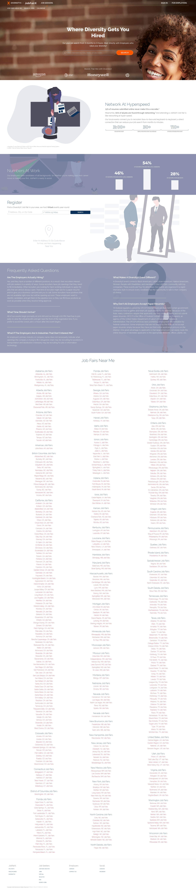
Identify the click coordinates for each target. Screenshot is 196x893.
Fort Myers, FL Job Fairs (44, 816)
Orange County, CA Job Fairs (43, 623)
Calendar (41, 8)
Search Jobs (43, 882)
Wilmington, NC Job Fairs (101, 837)
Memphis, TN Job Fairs (158, 607)
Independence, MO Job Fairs (101, 659)
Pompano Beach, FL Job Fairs (44, 852)
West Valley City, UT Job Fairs (158, 765)
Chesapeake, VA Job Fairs (158, 779)
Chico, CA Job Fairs (44, 520)
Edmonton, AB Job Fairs (44, 399)
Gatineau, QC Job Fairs (158, 548)
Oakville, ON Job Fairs (158, 473)
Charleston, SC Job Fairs (158, 575)
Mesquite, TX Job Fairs (158, 699)
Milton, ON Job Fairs (158, 465)
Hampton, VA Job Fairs (158, 781)
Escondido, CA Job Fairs (44, 551)
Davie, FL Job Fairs (44, 811)
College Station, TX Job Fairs (158, 643)
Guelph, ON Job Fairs (158, 446)
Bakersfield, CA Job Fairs (44, 509)
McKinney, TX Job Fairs (158, 696)
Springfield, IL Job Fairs (101, 468)
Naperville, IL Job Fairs (101, 454)
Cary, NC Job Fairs (101, 818)
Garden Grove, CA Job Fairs (44, 570)
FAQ (40, 879)
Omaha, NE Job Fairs (101, 689)
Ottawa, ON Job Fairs (158, 479)
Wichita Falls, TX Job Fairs (158, 732)
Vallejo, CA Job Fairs (44, 717)
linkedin (102, 869)
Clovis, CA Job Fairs (44, 526)
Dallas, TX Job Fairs (158, 649)
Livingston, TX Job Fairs (158, 688)
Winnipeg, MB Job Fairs (101, 558)
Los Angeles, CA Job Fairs (43, 598)
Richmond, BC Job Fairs (44, 487)
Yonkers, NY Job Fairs (101, 809)
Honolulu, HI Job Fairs (101, 421)
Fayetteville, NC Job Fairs (101, 826)
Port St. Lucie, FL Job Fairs (101, 374)
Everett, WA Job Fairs (158, 806)
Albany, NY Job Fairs (101, 784)
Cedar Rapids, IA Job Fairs (101, 498)
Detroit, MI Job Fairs (101, 615)
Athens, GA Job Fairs (101, 393)
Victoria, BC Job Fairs (44, 495)
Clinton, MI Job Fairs (101, 610)
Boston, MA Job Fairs (101, 577)
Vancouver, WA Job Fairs (158, 828)
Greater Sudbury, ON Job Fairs (158, 443)
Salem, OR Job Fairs (158, 523)
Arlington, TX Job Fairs (158, 629)
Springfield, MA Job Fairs (101, 596)
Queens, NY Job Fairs (101, 798)
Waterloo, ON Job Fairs (158, 501)
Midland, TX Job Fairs (158, 702)
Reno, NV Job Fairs (101, 705)
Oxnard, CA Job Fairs (44, 625)
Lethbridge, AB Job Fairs (44, 402)
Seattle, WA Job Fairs (158, 817)
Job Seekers (47, 3)
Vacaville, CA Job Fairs (44, 714)
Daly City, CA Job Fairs (44, 537)
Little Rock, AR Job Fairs (44, 448)
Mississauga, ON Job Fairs (158, 468)
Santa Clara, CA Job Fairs (44, 687)
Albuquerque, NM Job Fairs (101, 771)
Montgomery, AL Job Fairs (44, 385)
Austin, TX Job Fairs (158, 632)
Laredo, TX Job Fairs (158, 679)
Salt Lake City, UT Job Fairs (158, 759)
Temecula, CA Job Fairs (44, 706)
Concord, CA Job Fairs (44, 528)
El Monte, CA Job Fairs (44, 545)
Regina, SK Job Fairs (158, 564)
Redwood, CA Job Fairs (43, 642)
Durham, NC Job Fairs (101, 823)
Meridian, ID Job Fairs (101, 432)
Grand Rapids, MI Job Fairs (101, 618)
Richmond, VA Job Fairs (158, 790)
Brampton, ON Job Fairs (158, 432)
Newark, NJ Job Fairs (101, 757)
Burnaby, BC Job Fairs (44, 459)
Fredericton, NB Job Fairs (101, 724)
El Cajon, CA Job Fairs (44, 542)
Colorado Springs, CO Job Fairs (44, 747)
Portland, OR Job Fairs (158, 520)
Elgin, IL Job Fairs (101, 448)
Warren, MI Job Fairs (101, 626)
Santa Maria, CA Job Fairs (44, 692)
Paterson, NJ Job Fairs (101, 760)
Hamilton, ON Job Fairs (158, 448)
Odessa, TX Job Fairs (158, 704)
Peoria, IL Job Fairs (101, 459)
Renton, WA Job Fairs (158, 814)
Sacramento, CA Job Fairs (44, 659)
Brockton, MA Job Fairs (101, 579)
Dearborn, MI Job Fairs (101, 612)
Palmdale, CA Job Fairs (43, 631)
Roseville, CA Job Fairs (44, 656)
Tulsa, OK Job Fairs (158, 418)
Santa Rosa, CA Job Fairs (44, 695)
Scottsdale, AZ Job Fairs (44, 432)
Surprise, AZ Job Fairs (44, 435)
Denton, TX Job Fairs (158, 652)
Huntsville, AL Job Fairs (43, 380)
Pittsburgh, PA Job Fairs (158, 539)
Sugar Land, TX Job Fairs (158, 724)
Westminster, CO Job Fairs (44, 764)
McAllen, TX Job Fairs (158, 693)
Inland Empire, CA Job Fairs (44, 584)
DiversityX (16, 3)
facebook (102, 871)
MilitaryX (11, 869)
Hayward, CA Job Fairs (44, 576)
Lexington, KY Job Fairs (101, 530)
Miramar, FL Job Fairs (44, 838)
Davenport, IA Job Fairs (101, 500)
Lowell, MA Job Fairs (101, 585)
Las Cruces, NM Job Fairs (101, 774)
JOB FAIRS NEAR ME (14, 8)
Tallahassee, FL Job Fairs (101, 380)
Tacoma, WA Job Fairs (158, 826)
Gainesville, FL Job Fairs (44, 819)
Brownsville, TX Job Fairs (158, 638)
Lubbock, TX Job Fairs (158, 690)
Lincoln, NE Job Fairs (101, 686)
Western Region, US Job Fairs (158, 749)
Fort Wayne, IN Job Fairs (101, 484)
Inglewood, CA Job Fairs (44, 581)
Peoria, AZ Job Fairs (44, 426)
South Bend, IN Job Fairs (101, 489)
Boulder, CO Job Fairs (44, 742)
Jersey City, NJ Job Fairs (101, 752)
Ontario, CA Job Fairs (44, 620)
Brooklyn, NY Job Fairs (101, 787)
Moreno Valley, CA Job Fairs (44, 606)
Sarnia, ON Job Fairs (158, 487)
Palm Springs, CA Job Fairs (44, 628)
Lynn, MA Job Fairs (101, 588)
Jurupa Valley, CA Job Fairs (44, 589)
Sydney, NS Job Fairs (158, 380)
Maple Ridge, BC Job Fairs (44, 476)
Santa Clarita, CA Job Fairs (43, 689)
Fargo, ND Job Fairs (101, 848)
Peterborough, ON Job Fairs (158, 482)
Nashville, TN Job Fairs (158, 613)
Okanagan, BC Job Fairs (44, 481)
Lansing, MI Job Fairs (101, 621)
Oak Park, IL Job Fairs (101, 456)
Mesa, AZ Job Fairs (44, 424)
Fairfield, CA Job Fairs (44, 553)
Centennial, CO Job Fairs (44, 745)
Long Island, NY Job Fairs (101, 793)
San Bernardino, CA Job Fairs (44, 664)
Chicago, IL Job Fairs (101, 445)
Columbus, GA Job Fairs (101, 402)
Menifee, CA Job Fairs (44, 601)
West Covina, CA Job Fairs (43, 728)
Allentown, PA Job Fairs (158, 531)
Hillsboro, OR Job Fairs (158, 517)
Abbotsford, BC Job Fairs (44, 456)
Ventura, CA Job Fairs (44, 720)
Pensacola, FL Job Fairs (44, 849)
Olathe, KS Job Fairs (101, 514)
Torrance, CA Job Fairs (44, 712)
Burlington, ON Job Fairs (158, 437)
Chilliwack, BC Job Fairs (44, 462)
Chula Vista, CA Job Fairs (44, 523)
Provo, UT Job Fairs (158, 757)
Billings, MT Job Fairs (101, 678)
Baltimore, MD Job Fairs (101, 566)
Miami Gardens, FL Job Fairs (44, 836)
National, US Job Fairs (158, 746)
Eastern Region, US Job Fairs (158, 743)
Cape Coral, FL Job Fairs (44, 802)
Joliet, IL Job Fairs (101, 451)
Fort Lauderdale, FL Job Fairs (44, 813)
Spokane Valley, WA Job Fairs (158, 823)
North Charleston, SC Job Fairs (158, 583)
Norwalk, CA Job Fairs (44, 612)
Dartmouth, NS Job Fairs (158, 374)
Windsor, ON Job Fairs (158, 504)
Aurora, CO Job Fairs (43, 739)
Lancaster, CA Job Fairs (43, 592)
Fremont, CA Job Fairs (44, 562)
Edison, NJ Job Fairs (101, 746)
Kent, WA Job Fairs (158, 812)
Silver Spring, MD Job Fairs (101, 568)
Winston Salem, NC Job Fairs (101, 840)
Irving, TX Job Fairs (158, 674)
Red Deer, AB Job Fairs (44, 404)
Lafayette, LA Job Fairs (101, 544)
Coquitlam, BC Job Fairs (44, 465)
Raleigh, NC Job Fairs (101, 834)
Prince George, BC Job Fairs (44, 484)
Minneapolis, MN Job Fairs (101, 634)
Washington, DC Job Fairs (44, 794)
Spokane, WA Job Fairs (158, 820)
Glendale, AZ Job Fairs (44, 421)
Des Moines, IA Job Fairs (101, 503)
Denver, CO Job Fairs (44, 750)
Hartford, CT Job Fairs (44, 778)
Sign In (164, 3)
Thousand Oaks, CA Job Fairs (44, 709)
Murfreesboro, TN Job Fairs (158, 610)
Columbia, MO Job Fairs (101, 656)
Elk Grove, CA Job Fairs (43, 548)
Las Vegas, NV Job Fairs (101, 700)
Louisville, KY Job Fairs (101, 533)
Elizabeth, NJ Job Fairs (101, 749)
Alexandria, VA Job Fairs (158, 773)
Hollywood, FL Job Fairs (44, 824)
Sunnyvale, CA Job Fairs (44, 703)
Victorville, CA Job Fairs (43, 723)
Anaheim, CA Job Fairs (44, 503)
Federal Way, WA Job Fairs (158, 809)
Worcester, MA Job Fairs (101, 599)
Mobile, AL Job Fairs (44, 382)
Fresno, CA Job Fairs (43, 564)
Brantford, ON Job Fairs (158, 434)
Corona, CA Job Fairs (44, 531)
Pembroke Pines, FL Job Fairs (44, 847)
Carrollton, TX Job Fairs (158, 640)
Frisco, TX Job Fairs (158, 663)
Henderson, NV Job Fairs (101, 697)
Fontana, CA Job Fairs (44, 559)
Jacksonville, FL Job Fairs (44, 827)
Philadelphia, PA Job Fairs (158, 537)
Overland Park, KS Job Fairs (101, 517)
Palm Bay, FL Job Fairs (44, 844)
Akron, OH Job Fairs (158, 388)
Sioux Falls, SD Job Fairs (158, 591)
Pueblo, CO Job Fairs (44, 759)
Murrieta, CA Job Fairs (44, 609)
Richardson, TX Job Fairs (158, 715)
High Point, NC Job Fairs (101, 831)
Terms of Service (43, 887)
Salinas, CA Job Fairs (43, 662)
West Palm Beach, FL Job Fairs (101, 385)
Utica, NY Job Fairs (101, 807)
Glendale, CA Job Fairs (44, 573)
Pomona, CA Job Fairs (44, 637)
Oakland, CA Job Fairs (44, 614)
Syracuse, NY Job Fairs (101, 804)
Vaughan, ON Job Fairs (158, 498)
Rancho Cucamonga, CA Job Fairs (43, 639)
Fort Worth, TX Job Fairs (158, 660)
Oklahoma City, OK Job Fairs (158, 415)
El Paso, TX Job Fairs (158, 657)
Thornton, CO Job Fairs (44, 761)
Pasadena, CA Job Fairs (43, 634)
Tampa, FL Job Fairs (101, 382)
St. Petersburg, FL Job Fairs (101, 377)
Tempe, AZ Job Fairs (43, 437)
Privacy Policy (33, 887)
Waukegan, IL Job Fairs (101, 473)
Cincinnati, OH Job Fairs (158, 391)
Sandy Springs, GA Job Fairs (101, 407)
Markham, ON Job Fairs (158, 462)
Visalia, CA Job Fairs (44, 725)
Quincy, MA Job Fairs (101, 593)
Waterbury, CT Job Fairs (44, 786)
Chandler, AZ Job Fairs (44, 415)
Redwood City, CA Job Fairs (44, 645)
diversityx (12, 874)
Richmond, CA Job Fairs (44, 650)
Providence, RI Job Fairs (158, 556)
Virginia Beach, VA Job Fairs (158, 795)
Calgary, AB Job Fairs (44, 396)
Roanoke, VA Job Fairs (158, 792)
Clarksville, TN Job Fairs (158, 602)
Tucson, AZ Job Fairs (44, 440)
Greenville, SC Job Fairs (158, 580)
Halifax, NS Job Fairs (158, 377)
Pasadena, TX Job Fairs (158, 707)
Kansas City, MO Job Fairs (101, 662)
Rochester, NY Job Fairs (101, 801)
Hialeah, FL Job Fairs (43, 822)
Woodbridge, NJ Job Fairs (101, 763)
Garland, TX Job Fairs (158, 665)
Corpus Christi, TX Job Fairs (158, 646)
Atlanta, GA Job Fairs (101, 396)
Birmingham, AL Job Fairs (44, 377)
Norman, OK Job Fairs (158, 412)
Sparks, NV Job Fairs (101, 708)
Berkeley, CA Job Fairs (44, 512)
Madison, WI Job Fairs (158, 839)
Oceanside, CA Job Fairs (44, 617)
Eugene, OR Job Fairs (158, 512)
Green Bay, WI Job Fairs (158, 836)
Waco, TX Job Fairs (158, 729)
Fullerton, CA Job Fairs (44, 567)
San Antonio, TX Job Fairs (158, 721)
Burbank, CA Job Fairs (44, 514)
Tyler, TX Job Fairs (158, 727)
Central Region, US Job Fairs (158, 740)
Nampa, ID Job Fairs (101, 434)
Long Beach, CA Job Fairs (44, 595)
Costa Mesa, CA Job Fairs (44, 534)
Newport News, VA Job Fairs (158, 784)
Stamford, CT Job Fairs (44, 783)
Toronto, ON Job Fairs (158, 495)
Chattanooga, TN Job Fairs (158, 599)
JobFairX (71, 869)
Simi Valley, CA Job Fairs (44, 698)
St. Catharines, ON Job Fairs (158, 490)
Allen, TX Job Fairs (158, 624)
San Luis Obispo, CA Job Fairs (44, 676)
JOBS (40, 871)
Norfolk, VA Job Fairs (158, 787)
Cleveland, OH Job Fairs (158, 393)
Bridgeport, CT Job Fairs (44, 772)
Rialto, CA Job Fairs (44, 648)
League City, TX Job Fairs (158, 682)
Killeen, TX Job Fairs (158, 677)
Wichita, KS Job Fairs (101, 522)
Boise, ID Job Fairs (101, 429)
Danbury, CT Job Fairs (44, 775)
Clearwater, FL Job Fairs (44, 805)
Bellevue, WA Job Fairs (158, 803)
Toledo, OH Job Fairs (158, 402)
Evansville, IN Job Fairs (101, 481)
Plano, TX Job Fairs (158, 713)
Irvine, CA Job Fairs (44, 587)
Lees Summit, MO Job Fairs (101, 664)
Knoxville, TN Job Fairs (158, 605)
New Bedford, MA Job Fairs (101, 590)
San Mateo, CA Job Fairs (44, 678)
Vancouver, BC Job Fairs (44, 493)
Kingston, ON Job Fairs (158, 454)
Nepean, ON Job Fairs (158, 470)
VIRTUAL (41, 874)
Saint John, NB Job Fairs (101, 730)
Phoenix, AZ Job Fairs (44, 429)
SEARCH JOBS (29, 8)
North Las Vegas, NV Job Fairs (101, 703)
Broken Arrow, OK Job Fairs (158, 410)
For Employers (179, 3)
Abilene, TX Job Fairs (158, 621)
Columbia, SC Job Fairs (158, 577)
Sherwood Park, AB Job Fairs (44, 407)
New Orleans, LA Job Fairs (101, 547)
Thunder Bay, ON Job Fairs (158, 493)
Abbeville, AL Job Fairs (44, 374)
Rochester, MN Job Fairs (101, 637)
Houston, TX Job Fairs (158, 671)
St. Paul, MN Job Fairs (101, 640)
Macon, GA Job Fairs (101, 404)
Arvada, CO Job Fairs (44, 736)
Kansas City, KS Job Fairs (101, 511)
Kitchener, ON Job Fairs (158, 457)
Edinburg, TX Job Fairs (158, 654)
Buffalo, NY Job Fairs (101, 790)
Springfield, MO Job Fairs (101, 667)
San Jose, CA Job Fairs (44, 673)
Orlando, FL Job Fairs (44, 841)
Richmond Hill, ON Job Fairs (158, 484)
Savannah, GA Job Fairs (101, 410)
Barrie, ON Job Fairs (158, 429)
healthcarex (13, 871)
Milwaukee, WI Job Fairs (158, 842)
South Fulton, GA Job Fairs (101, 413)
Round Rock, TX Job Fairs (158, 718)
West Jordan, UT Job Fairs (158, 762)
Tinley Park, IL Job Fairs (101, 470)
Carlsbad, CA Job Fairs (44, 517)
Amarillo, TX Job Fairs (158, 627)
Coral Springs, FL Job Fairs (44, 808)
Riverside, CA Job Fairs (44, 653)
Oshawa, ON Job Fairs (158, 476)
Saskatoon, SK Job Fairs (158, 566)
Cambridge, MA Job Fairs (101, 582)
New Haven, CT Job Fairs (44, 780)
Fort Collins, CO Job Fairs (44, 753)
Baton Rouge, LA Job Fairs (101, 541)
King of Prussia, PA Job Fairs (158, 534)
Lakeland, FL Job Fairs (44, 830)
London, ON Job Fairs (158, 459)
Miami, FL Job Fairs (44, 833)
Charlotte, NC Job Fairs (101, 820)
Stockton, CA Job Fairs (44, 700)
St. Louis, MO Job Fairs (101, 670)
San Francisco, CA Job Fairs (44, 670)
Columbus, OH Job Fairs (158, 396)
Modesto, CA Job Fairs (44, 603)
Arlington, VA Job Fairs (158, 776)
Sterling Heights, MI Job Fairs (101, 624)
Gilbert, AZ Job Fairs (44, 418)
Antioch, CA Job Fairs (44, 506)
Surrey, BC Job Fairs (44, 490)
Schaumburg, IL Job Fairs (101, 465)
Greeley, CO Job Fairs (44, 756)
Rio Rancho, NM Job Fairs (101, 776)
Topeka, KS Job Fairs (101, 519)
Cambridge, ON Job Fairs (158, 440)
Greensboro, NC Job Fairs (101, 829)
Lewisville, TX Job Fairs (158, 685)
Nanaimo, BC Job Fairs (44, 479)
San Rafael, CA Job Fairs (44, 681)
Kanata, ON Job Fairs (158, 451)
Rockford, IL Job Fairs (101, 462)
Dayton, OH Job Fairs (158, 399)
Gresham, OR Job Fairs (158, 515)
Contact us (72, 871)
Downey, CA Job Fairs (44, 539)
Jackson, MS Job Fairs (101, 648)
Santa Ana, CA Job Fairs (44, 684)
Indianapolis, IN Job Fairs (101, 487)
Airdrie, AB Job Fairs (44, 393)
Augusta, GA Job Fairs (101, 399)
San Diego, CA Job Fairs (44, 667)
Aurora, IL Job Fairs (101, 442)
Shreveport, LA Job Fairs (101, 550)
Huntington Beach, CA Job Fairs (44, 578)
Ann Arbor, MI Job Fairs (101, 607)
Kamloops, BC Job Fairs (44, 470)
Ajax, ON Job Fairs (158, 426)
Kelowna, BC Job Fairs (44, 473)
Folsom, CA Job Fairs (44, 556)
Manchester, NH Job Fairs (101, 738)
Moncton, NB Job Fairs (101, 727)
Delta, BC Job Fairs (44, 468)
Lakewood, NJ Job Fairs (101, 754)
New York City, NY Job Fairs (101, 796)
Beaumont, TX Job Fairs (158, 635)
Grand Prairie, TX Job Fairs (158, 668)
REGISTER (41, 877)
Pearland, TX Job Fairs (158, 710)
